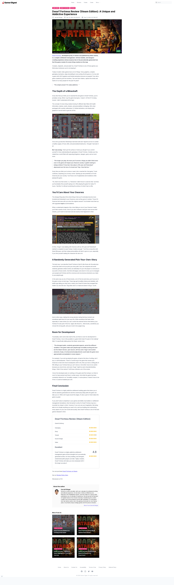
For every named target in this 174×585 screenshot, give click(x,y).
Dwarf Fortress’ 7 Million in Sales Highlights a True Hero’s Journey (63, 553)
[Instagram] (85, 571)
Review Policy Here (62, 475)
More (97, 2)
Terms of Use (92, 567)
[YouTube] (92, 571)
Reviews (79, 2)
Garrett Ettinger (59, 17)
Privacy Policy (102, 567)
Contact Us (74, 567)
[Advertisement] (111, 75)
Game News (56, 8)
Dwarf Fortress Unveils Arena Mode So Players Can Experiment (87, 553)
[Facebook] (82, 571)
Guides (85, 2)
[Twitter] (89, 571)
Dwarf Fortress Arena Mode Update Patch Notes (86, 531)
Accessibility (83, 567)
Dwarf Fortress (64, 8)
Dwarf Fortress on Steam (70, 471)
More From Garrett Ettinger (91, 505)
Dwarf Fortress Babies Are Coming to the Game (62, 531)
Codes (91, 2)
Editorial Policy (112, 567)
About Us (66, 567)
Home (59, 567)
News (72, 2)
